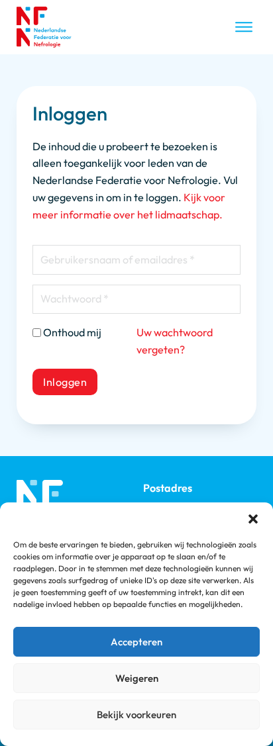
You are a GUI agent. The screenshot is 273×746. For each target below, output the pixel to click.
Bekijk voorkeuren (136, 714)
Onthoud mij (72, 332)
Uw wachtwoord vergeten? (174, 341)
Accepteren (136, 641)
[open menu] (244, 27)
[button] (253, 519)
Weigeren (136, 678)
